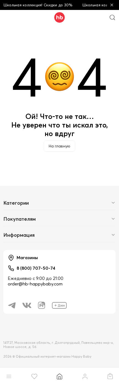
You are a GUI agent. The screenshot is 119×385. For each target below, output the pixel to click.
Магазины (27, 257)
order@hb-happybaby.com (35, 284)
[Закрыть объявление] (111, 5)
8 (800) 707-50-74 (36, 268)
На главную (59, 146)
